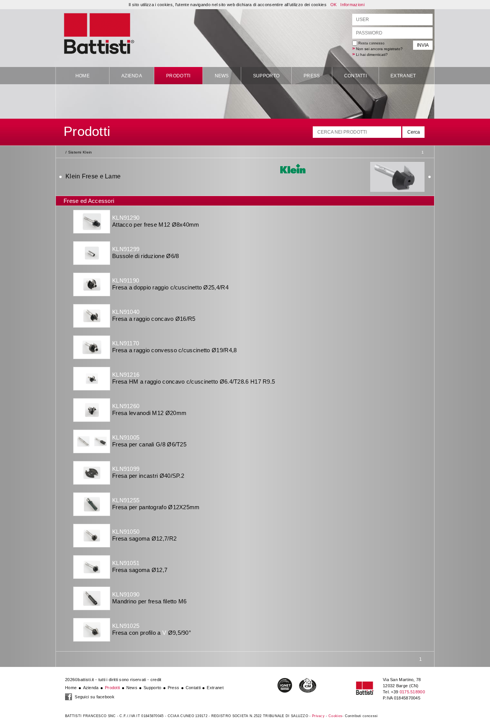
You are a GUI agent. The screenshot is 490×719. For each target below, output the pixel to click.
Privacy (318, 716)
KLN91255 (125, 500)
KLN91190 (125, 280)
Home (82, 75)
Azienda (131, 75)
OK (333, 4)
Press (312, 75)
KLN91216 (125, 374)
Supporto (266, 75)
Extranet (403, 75)
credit (156, 679)
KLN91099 (125, 469)
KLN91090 (125, 594)
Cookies (335, 716)
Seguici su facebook (94, 696)
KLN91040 (125, 312)
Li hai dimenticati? (372, 54)
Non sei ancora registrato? (379, 49)
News (222, 75)
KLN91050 (125, 531)
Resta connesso (370, 43)
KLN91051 (125, 563)
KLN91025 (125, 626)
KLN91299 (125, 249)
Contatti (355, 75)
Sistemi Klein (80, 152)
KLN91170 (125, 343)
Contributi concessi (361, 716)
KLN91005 (125, 437)
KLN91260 (125, 406)
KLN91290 (125, 217)
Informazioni (352, 4)
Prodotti (178, 75)
